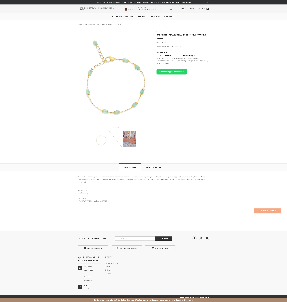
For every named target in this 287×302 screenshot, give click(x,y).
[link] (101, 139)
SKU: (158, 43)
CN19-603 (81, 182)
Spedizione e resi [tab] (154, 167)
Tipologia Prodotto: (165, 46)
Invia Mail (87, 289)
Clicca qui (188, 300)
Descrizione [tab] (130, 167)
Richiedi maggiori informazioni (171, 72)
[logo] (143, 8)
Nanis (159, 31)
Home (80, 24)
